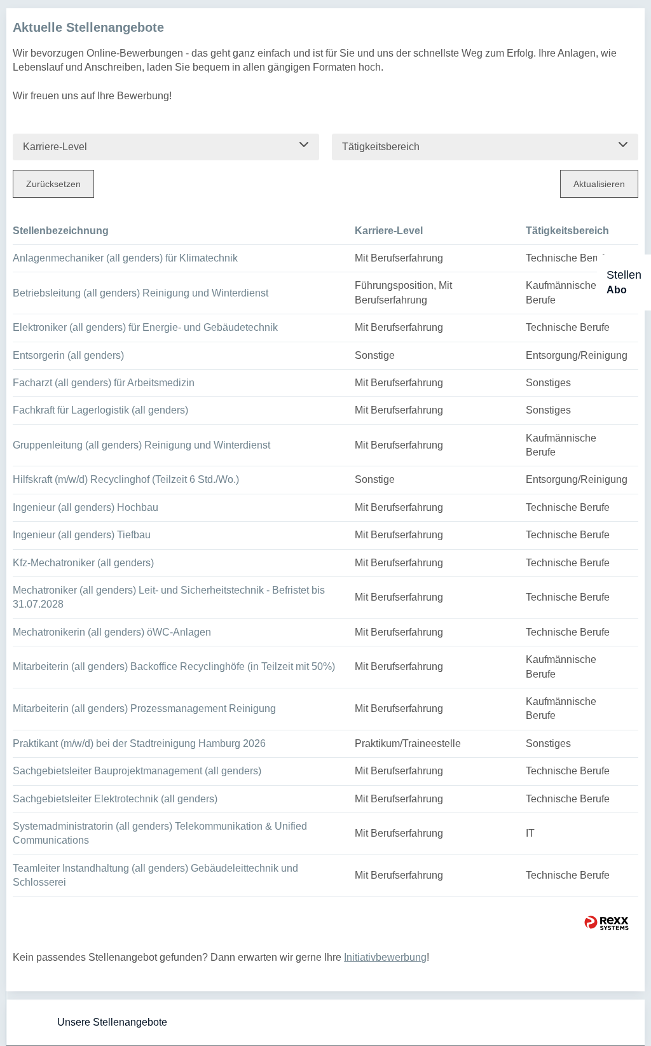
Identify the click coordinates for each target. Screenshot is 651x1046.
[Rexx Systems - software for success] (606, 923)
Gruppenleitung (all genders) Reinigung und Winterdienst (141, 445)
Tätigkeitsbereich (567, 230)
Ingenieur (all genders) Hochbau (85, 507)
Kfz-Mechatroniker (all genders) (83, 562)
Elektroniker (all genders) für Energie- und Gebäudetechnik (145, 327)
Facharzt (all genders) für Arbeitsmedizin (104, 382)
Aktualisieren (599, 184)
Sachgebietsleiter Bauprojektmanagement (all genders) (137, 770)
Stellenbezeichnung (61, 230)
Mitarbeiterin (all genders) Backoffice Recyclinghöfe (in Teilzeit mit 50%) (174, 666)
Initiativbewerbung (385, 957)
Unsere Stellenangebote (112, 1022)
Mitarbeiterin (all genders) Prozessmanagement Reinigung (144, 708)
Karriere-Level (389, 230)
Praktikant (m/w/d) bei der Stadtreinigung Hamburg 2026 (139, 743)
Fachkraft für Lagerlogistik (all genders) (100, 410)
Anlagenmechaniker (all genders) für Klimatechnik (125, 258)
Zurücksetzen (53, 184)
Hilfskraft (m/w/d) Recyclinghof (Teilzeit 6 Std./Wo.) (126, 479)
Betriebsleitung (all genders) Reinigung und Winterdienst (140, 293)
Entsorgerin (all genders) (68, 355)
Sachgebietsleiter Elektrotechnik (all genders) (115, 798)
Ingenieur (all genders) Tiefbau (82, 534)
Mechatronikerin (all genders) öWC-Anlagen (112, 632)
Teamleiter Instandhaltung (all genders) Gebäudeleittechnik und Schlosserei (155, 875)
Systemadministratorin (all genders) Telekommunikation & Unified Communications (160, 833)
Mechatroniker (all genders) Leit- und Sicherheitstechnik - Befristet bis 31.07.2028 (169, 597)
